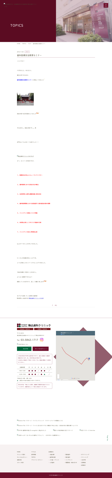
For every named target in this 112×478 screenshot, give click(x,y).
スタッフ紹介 (20, 462)
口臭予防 (83, 460)
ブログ (29, 43)
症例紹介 (83, 465)
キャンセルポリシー (40, 349)
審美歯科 (68, 454)
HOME (18, 43)
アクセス (33, 452)
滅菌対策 (19, 460)
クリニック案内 (21, 454)
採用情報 (33, 454)
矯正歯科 (68, 457)
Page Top (107, 438)
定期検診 (83, 462)
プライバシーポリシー (37, 460)
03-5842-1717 (27, 339)
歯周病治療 (52, 457)
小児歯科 (52, 462)
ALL (56, 305)
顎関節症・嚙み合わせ (71, 462)
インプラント (69, 460)
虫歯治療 (52, 454)
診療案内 (51, 452)
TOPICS (24, 43)
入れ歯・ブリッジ (54, 460)
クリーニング (84, 457)
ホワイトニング (85, 454)
